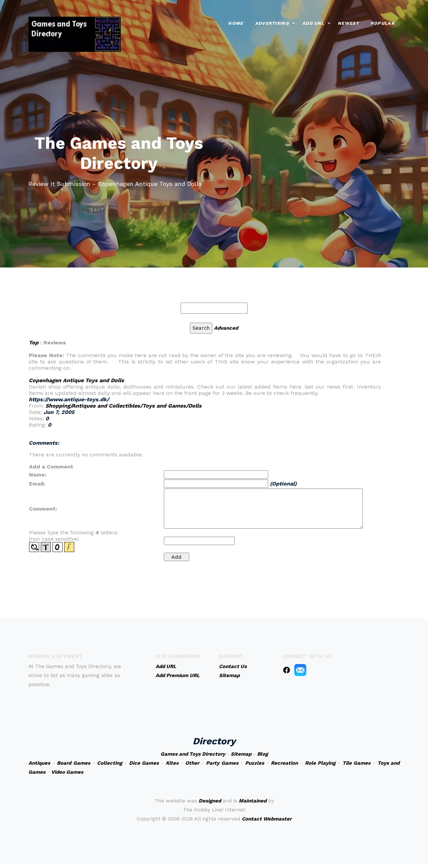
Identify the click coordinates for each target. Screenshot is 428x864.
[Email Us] (300, 670)
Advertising (272, 23)
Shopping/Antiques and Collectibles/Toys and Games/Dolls (123, 406)
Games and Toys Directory (192, 754)
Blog (262, 754)
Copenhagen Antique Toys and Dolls (76, 380)
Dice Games (144, 763)
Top (33, 342)
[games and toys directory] (74, 33)
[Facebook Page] (287, 670)
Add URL (313, 23)
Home (235, 23)
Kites (172, 763)
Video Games (67, 772)
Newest (348, 23)
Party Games (222, 763)
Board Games (73, 763)
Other (192, 763)
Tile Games (356, 763)
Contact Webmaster (267, 819)
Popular (382, 23)
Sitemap (241, 754)
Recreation (284, 763)
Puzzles (254, 763)
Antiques (39, 763)
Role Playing (320, 763)
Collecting (109, 763)
